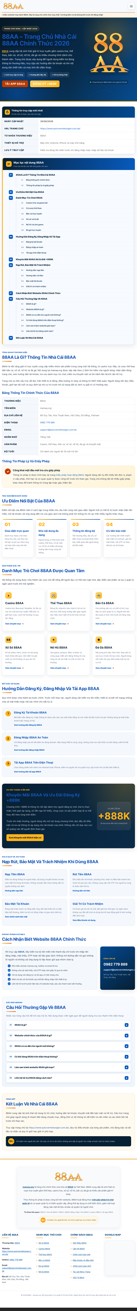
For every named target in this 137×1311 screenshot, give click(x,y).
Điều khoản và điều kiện (83, 1260)
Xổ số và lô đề (32, 219)
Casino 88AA (14, 603)
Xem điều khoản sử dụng (84, 920)
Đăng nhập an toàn (34, 247)
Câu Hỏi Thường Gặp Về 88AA (31, 298)
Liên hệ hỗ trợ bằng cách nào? (39, 331)
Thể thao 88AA (45, 1254)
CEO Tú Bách (78, 1277)
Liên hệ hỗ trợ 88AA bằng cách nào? (31, 1077)
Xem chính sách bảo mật (16, 916)
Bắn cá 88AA (44, 1260)
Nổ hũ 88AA (44, 1272)
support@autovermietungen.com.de (58, 429)
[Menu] (131, 6)
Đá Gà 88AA (104, 647)
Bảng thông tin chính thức (38, 180)
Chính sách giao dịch (82, 1266)
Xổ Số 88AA (13, 647)
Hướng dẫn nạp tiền (35, 270)
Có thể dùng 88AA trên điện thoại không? (45, 320)
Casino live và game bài (36, 203)
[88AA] (13, 6)
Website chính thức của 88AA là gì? (31, 1035)
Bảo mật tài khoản (34, 281)
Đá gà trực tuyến (33, 230)
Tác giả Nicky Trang (81, 1272)
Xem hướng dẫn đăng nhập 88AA (29, 750)
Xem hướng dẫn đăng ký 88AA (28, 725)
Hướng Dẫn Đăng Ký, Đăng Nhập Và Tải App (38, 236)
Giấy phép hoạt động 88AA (70, 475)
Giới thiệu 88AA (80, 1243)
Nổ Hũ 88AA (58, 647)
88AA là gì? (31, 304)
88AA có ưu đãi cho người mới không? (43, 315)
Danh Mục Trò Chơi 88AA (29, 197)
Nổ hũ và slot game (34, 224)
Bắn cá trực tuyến (34, 214)
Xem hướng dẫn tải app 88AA (27, 771)
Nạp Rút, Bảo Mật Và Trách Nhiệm (33, 265)
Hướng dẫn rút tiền (34, 275)
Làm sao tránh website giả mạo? (40, 326)
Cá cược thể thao (34, 208)
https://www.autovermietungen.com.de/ (60, 128)
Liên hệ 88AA (79, 1249)
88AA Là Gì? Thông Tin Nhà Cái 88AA (35, 174)
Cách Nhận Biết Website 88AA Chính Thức (38, 293)
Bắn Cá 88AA (105, 603)
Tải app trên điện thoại (36, 253)
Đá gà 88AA (44, 1266)
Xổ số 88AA (44, 1243)
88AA (17, 1243)
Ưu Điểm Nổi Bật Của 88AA (30, 192)
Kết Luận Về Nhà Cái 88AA (29, 337)
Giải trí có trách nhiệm (36, 286)
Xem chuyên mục (14, 623)
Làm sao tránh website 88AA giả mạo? (32, 1067)
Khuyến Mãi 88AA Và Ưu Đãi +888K (34, 259)
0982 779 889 (47, 422)
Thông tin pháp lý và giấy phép (40, 185)
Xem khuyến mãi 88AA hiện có (25, 837)
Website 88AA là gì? (35, 309)
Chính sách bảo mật (81, 1254)
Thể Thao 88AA (61, 603)
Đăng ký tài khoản (34, 242)
